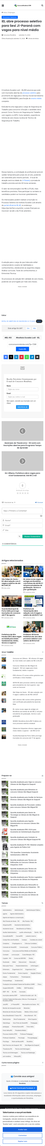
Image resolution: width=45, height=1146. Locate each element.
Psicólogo (6, 1041)
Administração (19, 910)
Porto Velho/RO (7, 1030)
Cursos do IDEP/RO (20, 958)
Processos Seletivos (10, 17)
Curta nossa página (10, 1063)
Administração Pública (33, 910)
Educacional (22, 962)
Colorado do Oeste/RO (9, 947)
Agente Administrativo (17, 914)
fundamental (19, 980)
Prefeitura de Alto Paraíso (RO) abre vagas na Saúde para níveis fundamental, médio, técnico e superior (11, 638)
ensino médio (36, 98)
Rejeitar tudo (22, 1141)
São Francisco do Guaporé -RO (12, 1045)
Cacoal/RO (19, 936)
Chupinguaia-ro (17, 943)
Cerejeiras (6, 943)
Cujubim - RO (7, 958)
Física (39, 984)
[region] (22, 1127)
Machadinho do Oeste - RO (30, 1004)
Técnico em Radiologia (28, 1052)
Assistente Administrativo (22, 925)
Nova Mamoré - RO (30, 1015)
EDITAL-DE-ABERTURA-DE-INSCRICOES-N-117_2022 (18, 321)
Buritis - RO (38, 932)
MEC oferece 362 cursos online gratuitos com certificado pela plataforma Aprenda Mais (27, 702)
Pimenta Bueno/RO (18, 1026)
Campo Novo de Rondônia (11, 940)
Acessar (40, 502)
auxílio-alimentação (25, 932)
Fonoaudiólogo (7, 980)
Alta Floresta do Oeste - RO (11, 921)
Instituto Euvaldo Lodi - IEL (28, 338)
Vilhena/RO (17, 1056)
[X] (11, 357)
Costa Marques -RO (28, 954)
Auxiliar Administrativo (9, 932)
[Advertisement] (22, 65)
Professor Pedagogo (26, 1034)
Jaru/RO (5, 1004)
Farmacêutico (14, 977)
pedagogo (6, 1026)
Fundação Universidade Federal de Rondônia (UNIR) (19, 984)
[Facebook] (6, 357)
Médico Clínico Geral (31, 1012)
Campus (24, 940)
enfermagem (34, 966)
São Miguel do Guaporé (32, 1045)
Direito (31, 958)
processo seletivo (29, 93)
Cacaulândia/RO (8, 936)
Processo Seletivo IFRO (10, 1034)
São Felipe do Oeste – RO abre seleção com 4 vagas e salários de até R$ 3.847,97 (11, 582)
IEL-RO (9, 338)
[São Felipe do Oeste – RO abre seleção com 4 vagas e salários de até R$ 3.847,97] (12, 571)
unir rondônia (7, 1056)
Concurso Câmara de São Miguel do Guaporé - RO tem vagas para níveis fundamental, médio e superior (25, 668)
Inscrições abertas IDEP (10, 995)
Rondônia (30, 1041)
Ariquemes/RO (7, 925)
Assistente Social (8, 928)
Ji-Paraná (26, 180)
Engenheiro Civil (30, 969)
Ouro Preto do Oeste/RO (20, 1023)
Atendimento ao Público (23, 928)
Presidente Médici (20, 1030)
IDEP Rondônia (28, 988)
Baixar (39, 321)
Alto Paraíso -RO (27, 921)
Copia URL (22, 349)
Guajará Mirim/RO (8, 988)
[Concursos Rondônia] (22, 5)
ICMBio (19, 988)
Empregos (11, 12)
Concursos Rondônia (9, 35)
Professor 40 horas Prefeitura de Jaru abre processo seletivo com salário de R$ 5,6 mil (32, 637)
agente (5, 914)
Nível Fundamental (19, 1019)
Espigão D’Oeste (36, 973)
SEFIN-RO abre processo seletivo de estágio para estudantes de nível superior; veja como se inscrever (28, 685)
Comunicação (24, 947)
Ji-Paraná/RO (15, 1004)
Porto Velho (30, 1026)
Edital (14, 962)
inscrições (22, 992)
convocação (15, 954)
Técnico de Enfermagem (22, 1049)
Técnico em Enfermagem (10, 1052)
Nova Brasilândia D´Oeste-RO (12, 1015)
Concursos (6, 951)
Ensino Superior (23, 973)
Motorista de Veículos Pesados (12, 1012)
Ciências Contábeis (31, 943)
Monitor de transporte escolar (12, 1008)
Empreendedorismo (22, 966)
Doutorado (6, 962)
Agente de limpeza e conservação (13, 917)
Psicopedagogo (32, 1038)
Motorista (27, 1008)
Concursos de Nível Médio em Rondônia (24, 951)
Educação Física (8, 966)
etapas (5, 977)
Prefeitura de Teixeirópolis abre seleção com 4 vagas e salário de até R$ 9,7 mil (32, 612)
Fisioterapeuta (26, 977)
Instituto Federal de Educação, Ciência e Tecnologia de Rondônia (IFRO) (19, 999)
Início (5, 12)
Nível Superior (32, 1019)
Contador (6, 954)
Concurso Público (36, 947)
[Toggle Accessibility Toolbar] (41, 569)
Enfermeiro (6, 969)
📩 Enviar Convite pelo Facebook (21, 1088)
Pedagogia (34, 1023)
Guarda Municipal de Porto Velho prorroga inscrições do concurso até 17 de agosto (11, 612)
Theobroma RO (7, 1049)
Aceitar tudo (22, 1129)
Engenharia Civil (17, 969)
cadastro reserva (31, 936)
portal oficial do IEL (11, 205)
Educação (32, 962)
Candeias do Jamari (36, 940)
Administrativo (7, 910)
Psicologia (21, 1038)
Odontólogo (6, 1023)
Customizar (22, 1135)
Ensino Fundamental (9, 973)
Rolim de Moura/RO (18, 1041)
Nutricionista (7, 1019)
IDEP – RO (6, 992)
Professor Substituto (9, 1038)
